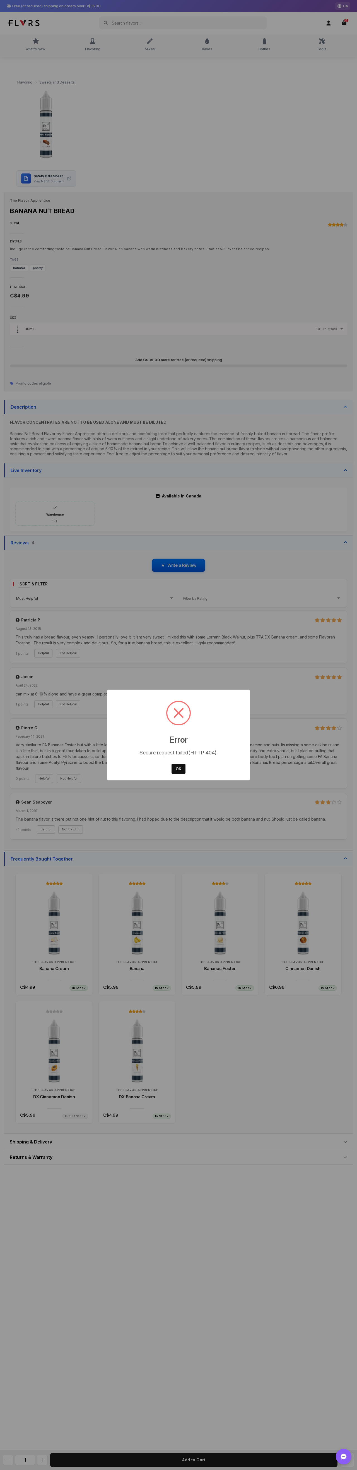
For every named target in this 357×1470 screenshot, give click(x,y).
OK (178, 768)
